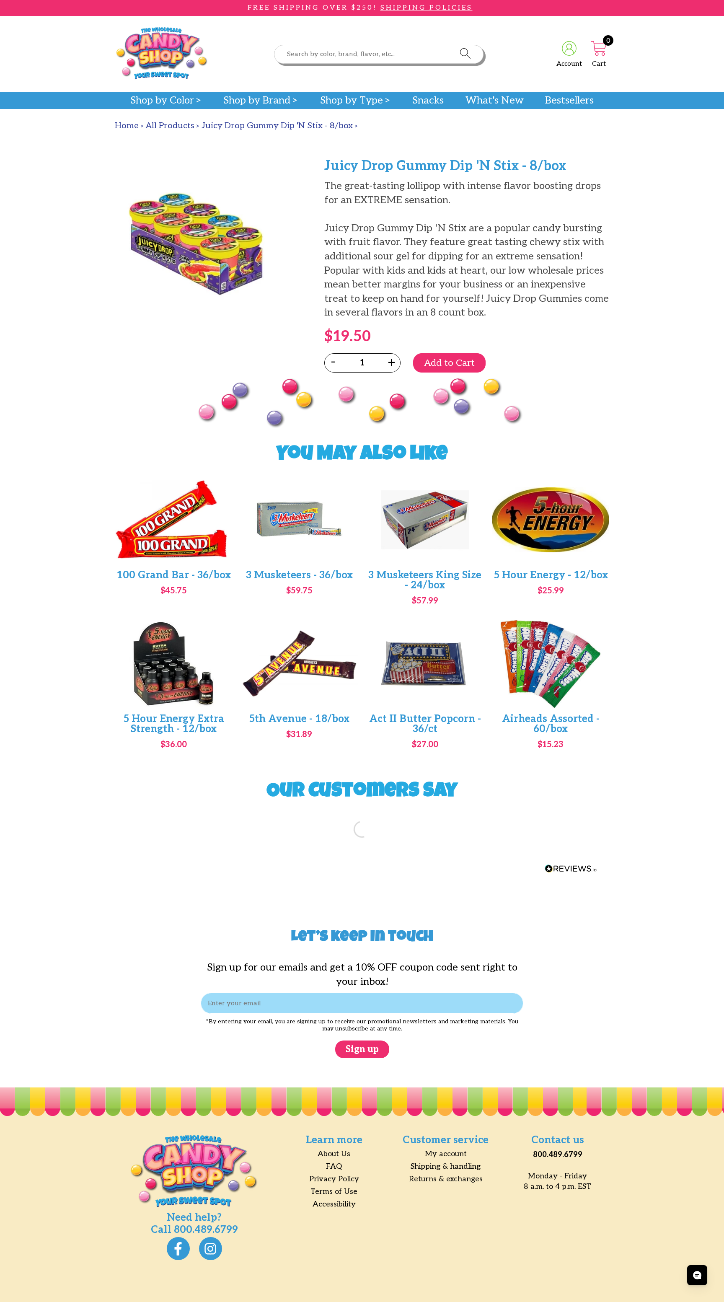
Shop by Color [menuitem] (162, 101)
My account (446, 1153)
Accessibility (334, 1204)
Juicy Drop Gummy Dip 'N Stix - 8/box (277, 126)
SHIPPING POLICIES (426, 8)
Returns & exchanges (446, 1179)
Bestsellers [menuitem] (569, 101)
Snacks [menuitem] (428, 101)
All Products (170, 126)
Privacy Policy (334, 1179)
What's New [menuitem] (494, 101)
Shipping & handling (446, 1166)
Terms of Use (333, 1191)
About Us (334, 1153)
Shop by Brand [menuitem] (256, 101)
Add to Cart (449, 362)
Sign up (362, 1049)
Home (127, 126)
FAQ (334, 1166)
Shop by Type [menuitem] (351, 101)
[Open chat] (697, 1275)
